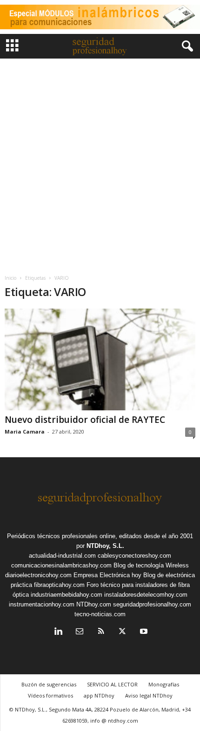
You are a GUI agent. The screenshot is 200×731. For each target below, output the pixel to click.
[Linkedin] (58, 632)
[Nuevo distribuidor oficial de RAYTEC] (100, 359)
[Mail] (79, 632)
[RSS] (101, 632)
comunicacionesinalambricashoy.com (61, 565)
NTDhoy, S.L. (105, 545)
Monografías (163, 684)
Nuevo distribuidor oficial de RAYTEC (85, 420)
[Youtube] (143, 632)
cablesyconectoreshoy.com (134, 555)
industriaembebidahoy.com (66, 594)
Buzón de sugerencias (48, 684)
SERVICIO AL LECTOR (112, 684)
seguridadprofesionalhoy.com (152, 604)
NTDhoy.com (93, 604)
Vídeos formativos (50, 695)
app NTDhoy (99, 695)
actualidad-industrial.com (62, 555)
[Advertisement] (100, 163)
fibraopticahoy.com (59, 584)
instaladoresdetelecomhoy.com (145, 594)
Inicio (10, 278)
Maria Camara (25, 431)
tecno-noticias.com (100, 614)
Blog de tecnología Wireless (151, 565)
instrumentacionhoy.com (41, 604)
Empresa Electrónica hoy (107, 575)
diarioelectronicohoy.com (38, 575)
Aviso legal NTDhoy (149, 695)
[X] (122, 632)
